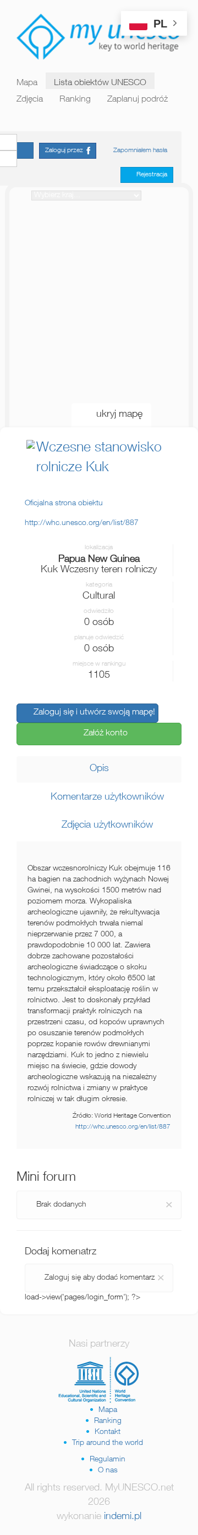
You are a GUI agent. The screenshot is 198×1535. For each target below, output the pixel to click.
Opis (99, 769)
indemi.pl (122, 1517)
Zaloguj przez (65, 150)
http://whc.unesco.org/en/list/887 (122, 1127)
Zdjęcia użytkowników (103, 825)
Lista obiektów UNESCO (100, 83)
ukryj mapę (115, 415)
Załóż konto (102, 733)
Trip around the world (107, 1443)
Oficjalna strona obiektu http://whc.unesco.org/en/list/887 (82, 513)
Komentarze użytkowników (103, 797)
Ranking (75, 100)
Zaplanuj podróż (137, 100)
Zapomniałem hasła (140, 150)
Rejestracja (149, 174)
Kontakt (107, 1432)
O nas (108, 1471)
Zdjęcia (29, 100)
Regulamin (107, 1460)
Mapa (26, 83)
